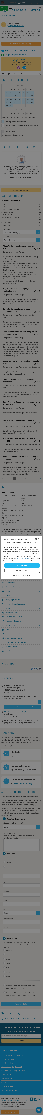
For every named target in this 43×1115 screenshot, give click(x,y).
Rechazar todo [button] (22, 570)
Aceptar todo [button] (22, 565)
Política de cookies (23, 559)
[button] (21, 575)
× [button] (38, 538)
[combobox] (36, 539)
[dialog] (21, 557)
